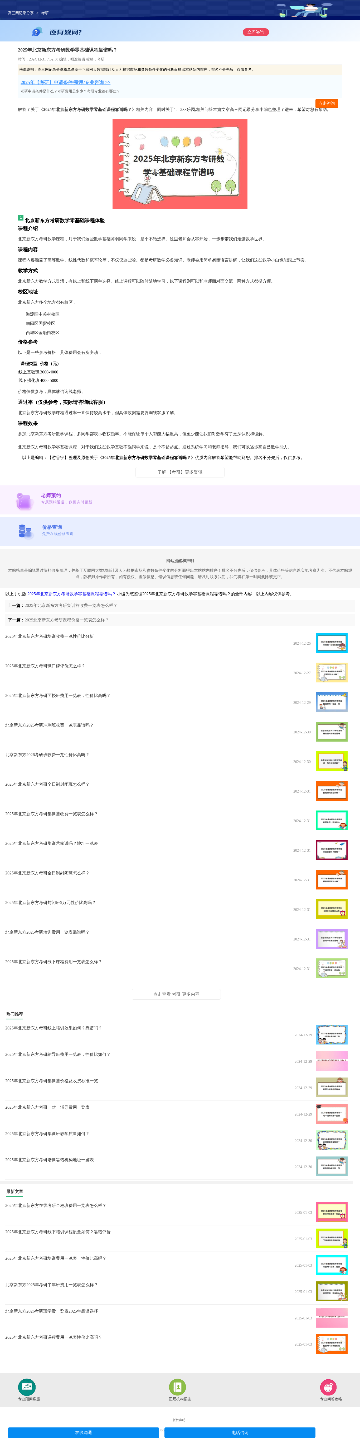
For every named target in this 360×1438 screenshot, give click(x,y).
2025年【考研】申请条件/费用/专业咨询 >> (65, 82)
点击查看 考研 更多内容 (176, 994)
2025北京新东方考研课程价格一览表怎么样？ (67, 620)
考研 (45, 13)
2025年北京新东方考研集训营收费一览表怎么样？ (71, 605)
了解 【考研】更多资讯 (180, 472)
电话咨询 (240, 1432)
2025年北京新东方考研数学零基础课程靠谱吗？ (71, 594)
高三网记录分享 (21, 13)
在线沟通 (83, 1432)
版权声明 (179, 1420)
